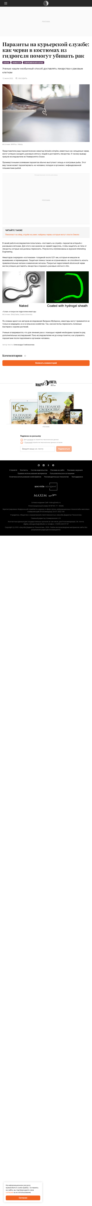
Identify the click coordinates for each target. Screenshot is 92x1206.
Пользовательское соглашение (62, 473)
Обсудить (22, 78)
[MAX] (39, 465)
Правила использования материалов (32, 473)
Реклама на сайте (57, 470)
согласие (30, 439)
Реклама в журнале (75, 470)
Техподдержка (77, 477)
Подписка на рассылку (30, 436)
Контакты (24, 470)
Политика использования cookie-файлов (25, 477)
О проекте (13, 470)
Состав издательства (39, 470)
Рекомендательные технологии (56, 477)
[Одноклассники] (48, 465)
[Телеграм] (53, 465)
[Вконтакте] (44, 465)
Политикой (28, 442)
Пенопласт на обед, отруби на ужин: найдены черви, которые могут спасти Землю (42, 234)
